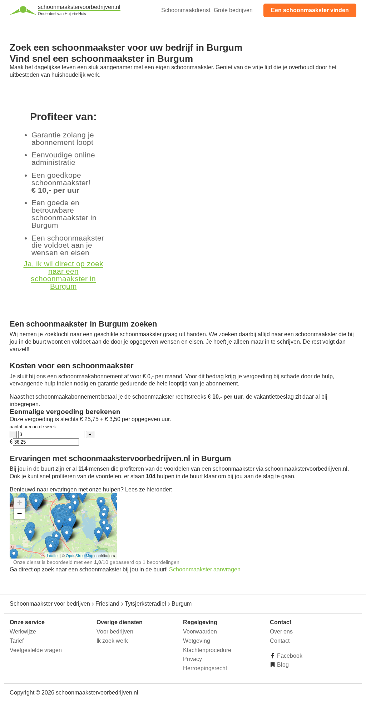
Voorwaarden (200, 631)
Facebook (289, 656)
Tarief (17, 641)
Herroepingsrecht (205, 668)
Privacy (192, 659)
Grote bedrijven (233, 10)
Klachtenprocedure (207, 650)
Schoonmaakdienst (185, 10)
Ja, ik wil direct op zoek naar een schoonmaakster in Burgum (63, 274)
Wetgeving (196, 641)
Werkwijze (23, 631)
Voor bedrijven (115, 631)
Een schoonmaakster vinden (310, 10)
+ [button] (19, 502)
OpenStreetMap (79, 555)
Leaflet (53, 555)
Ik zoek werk (112, 641)
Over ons (281, 631)
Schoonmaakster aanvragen (205, 569)
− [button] (19, 513)
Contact (280, 641)
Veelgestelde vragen (36, 650)
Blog (282, 665)
